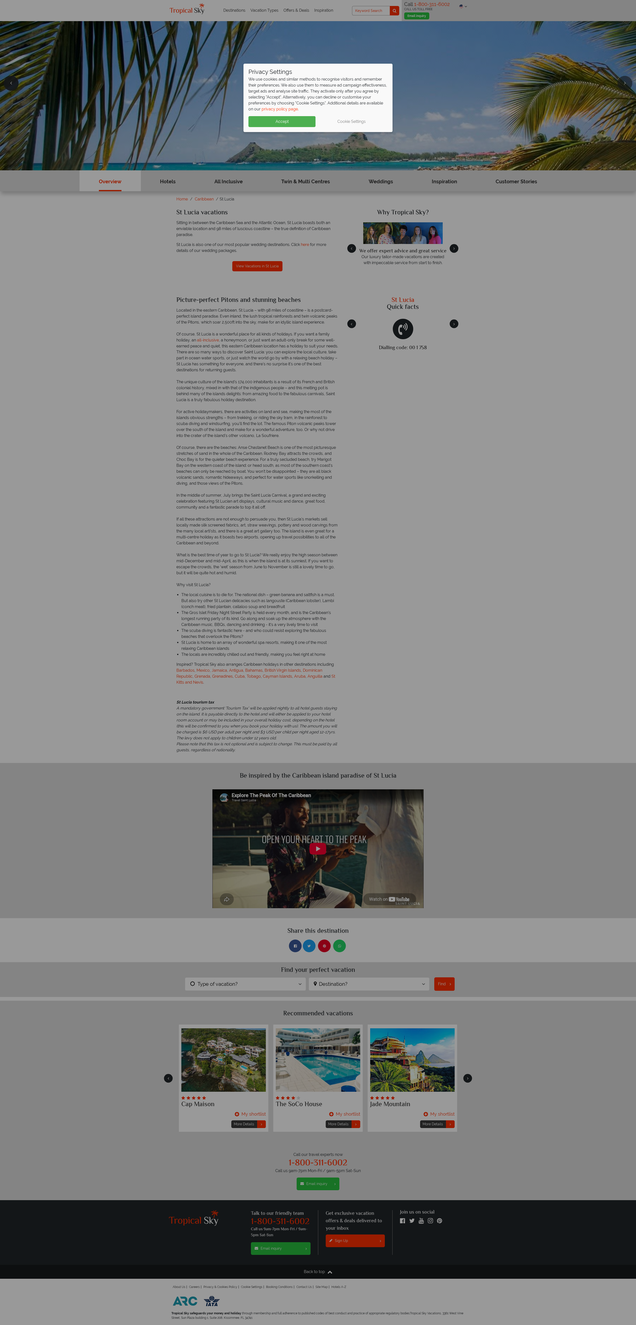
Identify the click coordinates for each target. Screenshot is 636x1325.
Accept (282, 121)
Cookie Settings (351, 121)
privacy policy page (280, 109)
